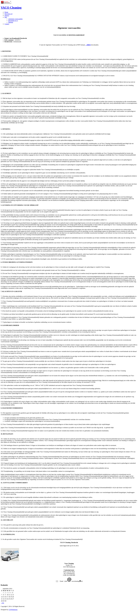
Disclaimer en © (13, 20)
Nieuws (7, 15)
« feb (2, 603)
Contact (7, 24)
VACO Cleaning (11, 7)
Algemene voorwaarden (15, 19)
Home (6, 12)
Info (6, 17)
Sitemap (10, 22)
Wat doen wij (8, 14)
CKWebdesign (13, 609)
